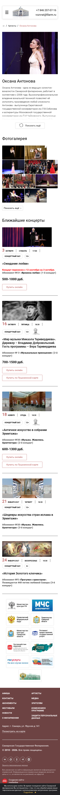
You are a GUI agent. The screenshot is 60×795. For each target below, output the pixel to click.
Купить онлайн (14, 287)
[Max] (10, 759)
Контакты (7, 698)
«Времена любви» (30, 272)
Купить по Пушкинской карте (22, 377)
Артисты (12, 26)
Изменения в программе (38, 709)
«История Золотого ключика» (22, 573)
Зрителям (36, 703)
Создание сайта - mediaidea (17, 781)
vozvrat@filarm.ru (46, 14)
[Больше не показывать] (35, 792)
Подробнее (28, 792)
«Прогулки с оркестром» (32, 579)
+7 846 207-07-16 (46, 10)
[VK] (4, 759)
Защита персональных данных (15, 765)
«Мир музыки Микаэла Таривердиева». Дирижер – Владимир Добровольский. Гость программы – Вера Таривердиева (29, 342)
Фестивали (8, 708)
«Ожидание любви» (15, 263)
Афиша (6, 693)
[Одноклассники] (16, 759)
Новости (7, 713)
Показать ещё (32, 125)
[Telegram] (22, 759)
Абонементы (9, 703)
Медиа (35, 698)
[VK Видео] (28, 759)
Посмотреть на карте (13, 731)
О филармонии (10, 718)
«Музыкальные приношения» (36, 352)
